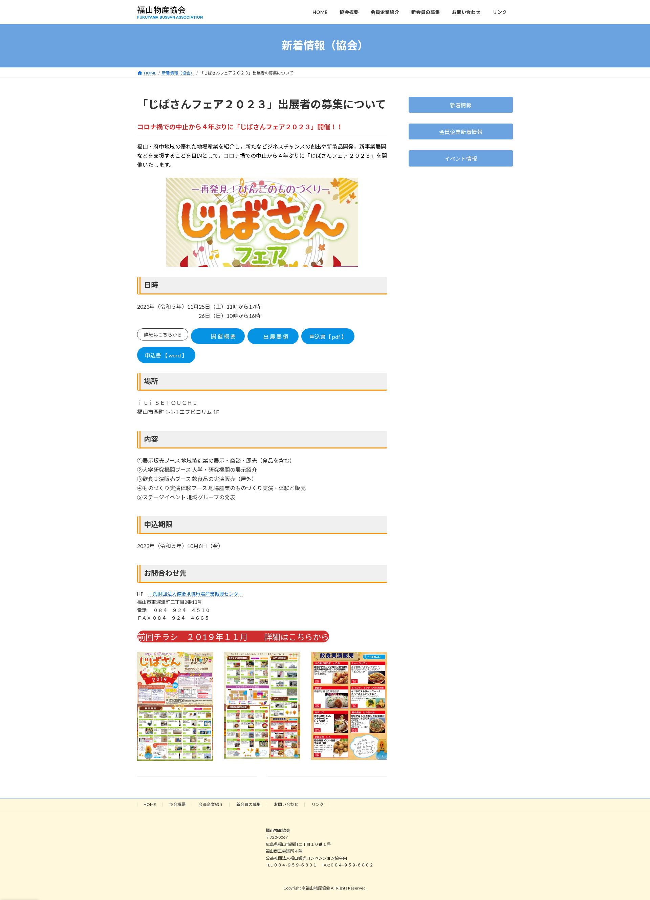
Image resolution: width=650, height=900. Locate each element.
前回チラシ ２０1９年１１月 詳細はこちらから (233, 637)
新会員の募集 (248, 804)
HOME (150, 804)
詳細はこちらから (163, 334)
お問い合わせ (286, 804)
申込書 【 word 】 (166, 355)
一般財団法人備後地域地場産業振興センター (195, 594)
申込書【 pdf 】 (328, 336)
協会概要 (177, 804)
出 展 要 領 (276, 336)
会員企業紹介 (211, 804)
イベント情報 (461, 158)
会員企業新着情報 (460, 131)
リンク (317, 804)
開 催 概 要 (222, 336)
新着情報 (461, 105)
